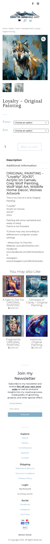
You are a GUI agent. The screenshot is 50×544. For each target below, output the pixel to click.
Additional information (21, 165)
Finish (6, 122)
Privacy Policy (25, 478)
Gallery (11, 28)
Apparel (25, 453)
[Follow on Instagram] (38, 4)
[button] (43, 39)
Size (5, 130)
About (25, 438)
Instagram (25, 509)
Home (5, 28)
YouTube (25, 514)
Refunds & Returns (25, 468)
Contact (25, 458)
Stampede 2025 (27, 28)
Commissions (25, 448)
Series (17, 28)
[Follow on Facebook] (33, 4)
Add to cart (29, 147)
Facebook (25, 504)
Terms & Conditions (25, 473)
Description (14, 160)
